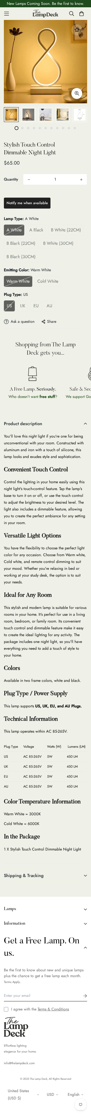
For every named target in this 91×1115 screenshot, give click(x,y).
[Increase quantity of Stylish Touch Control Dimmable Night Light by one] (81, 179)
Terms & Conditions (53, 1009)
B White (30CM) (58, 243)
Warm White (18, 281)
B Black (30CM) (21, 257)
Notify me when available (27, 203)
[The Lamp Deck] (45, 13)
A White (14, 230)
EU (36, 306)
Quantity (11, 179)
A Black (36, 230)
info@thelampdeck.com (19, 1063)
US (9, 306)
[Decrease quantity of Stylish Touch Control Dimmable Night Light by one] (28, 179)
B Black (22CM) (21, 243)
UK (22, 306)
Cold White (47, 281)
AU (49, 306)
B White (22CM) (66, 230)
